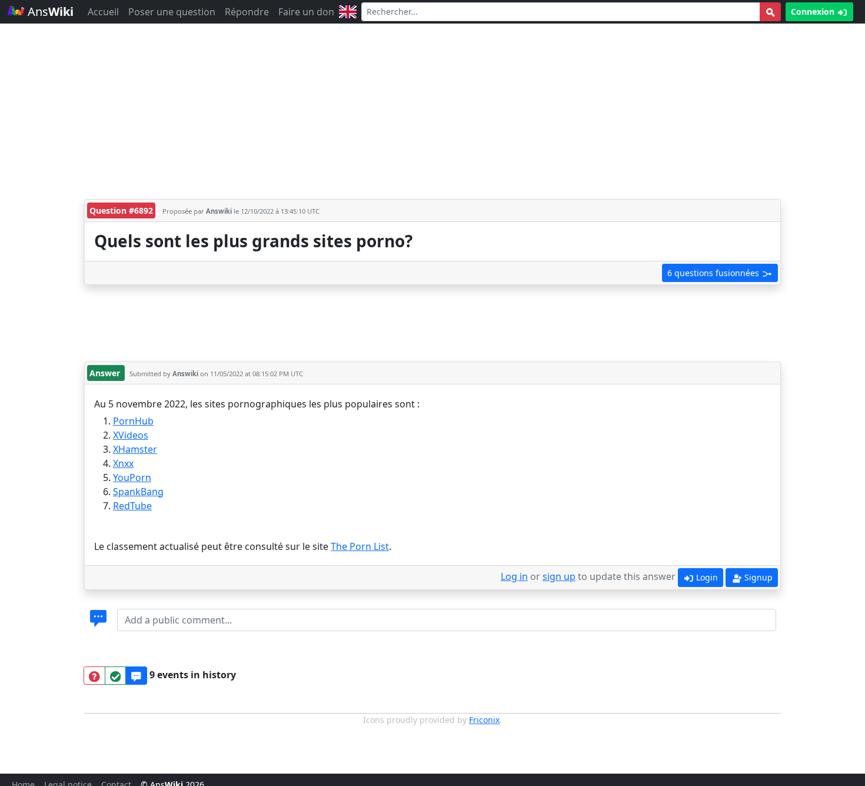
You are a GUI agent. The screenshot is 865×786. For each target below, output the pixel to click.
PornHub (133, 420)
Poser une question (171, 11)
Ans (49, 11)
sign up (559, 576)
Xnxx (123, 463)
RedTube (132, 505)
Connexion (814, 11)
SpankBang (138, 491)
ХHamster (135, 449)
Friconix (484, 719)
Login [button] (706, 577)
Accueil (103, 11)
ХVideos (130, 435)
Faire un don (306, 11)
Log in (514, 576)
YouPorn (132, 477)
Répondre (247, 11)
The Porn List (360, 546)
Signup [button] (757, 577)
